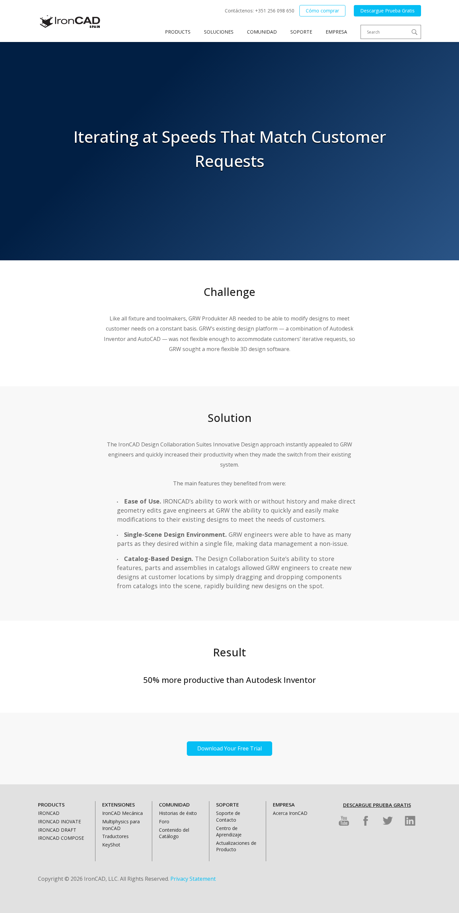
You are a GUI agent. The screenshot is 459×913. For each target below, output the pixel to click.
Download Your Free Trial (229, 748)
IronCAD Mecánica (122, 813)
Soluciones (219, 32)
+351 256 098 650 (274, 10)
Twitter (388, 821)
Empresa (336, 32)
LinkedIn (410, 821)
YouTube (344, 821)
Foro (164, 821)
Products (178, 32)
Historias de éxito (178, 813)
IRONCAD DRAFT (57, 830)
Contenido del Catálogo (174, 833)
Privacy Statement (193, 878)
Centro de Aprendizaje (229, 831)
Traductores (115, 836)
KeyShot (111, 844)
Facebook (366, 821)
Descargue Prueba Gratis (387, 10)
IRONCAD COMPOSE (61, 838)
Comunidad (262, 32)
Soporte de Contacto (228, 816)
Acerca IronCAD (290, 813)
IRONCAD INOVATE (59, 821)
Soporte (301, 32)
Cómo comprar (322, 10)
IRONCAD (48, 813)
